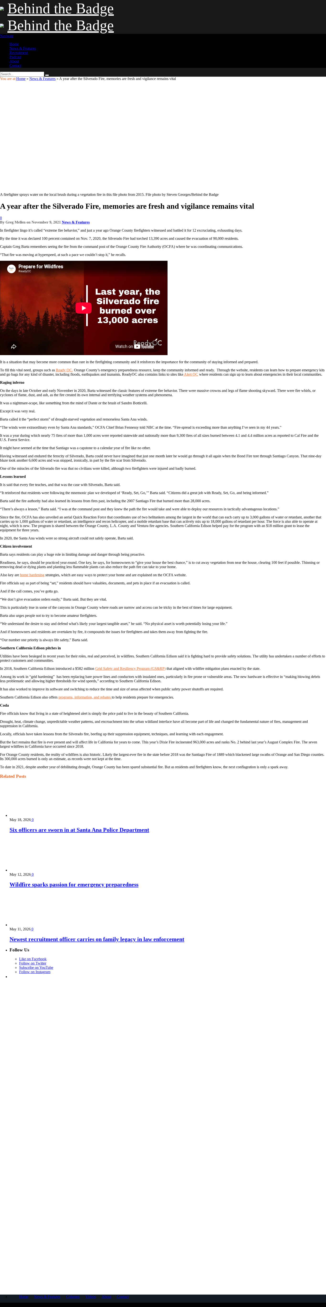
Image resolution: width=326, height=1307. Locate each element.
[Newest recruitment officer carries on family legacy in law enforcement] (35, 925)
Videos (90, 1297)
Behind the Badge (60, 8)
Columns (73, 1297)
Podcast (15, 57)
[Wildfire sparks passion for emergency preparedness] (35, 870)
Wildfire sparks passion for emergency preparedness (74, 884)
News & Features (23, 48)
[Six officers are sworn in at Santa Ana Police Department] (35, 815)
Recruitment (19, 53)
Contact (15, 66)
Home (14, 44)
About (14, 61)
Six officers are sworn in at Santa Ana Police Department (79, 830)
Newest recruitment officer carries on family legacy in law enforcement (97, 939)
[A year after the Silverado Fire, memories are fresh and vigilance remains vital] (84, 190)
